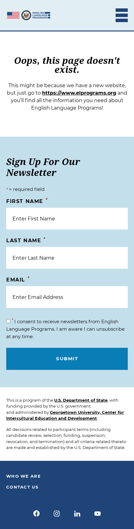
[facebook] (36, 513)
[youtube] (98, 513)
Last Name (26, 240)
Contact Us (22, 486)
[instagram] (56, 513)
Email (18, 279)
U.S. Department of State (81, 400)
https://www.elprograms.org (79, 93)
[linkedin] (77, 513)
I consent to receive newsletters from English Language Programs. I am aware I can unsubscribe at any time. (65, 329)
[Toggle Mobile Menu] (122, 15)
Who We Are (23, 476)
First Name (27, 201)
